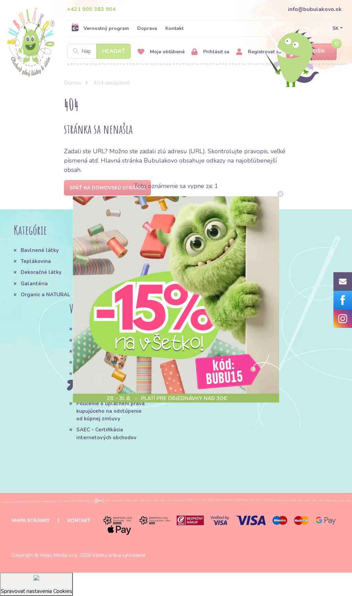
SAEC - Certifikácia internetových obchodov (106, 433)
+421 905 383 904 (91, 9)
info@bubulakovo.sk (315, 9)
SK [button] (335, 28)
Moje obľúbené (166, 51)
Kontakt (174, 28)
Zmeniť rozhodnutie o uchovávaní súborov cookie (188, 359)
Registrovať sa (263, 51)
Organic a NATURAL (45, 294)
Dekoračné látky (41, 272)
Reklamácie (91, 362)
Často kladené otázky (103, 340)
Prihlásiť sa (215, 51)
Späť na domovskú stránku (107, 188)
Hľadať (113, 51)
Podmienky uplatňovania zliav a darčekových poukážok (186, 336)
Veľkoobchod (92, 373)
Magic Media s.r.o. (59, 555)
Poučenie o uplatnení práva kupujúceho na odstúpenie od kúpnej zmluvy (110, 411)
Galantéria (34, 283)
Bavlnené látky (40, 250)
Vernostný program (106, 28)
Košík (317, 51)
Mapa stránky (31, 520)
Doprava (147, 28)
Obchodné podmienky (103, 328)
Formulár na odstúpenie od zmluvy (110, 388)
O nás (111, 250)
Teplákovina (36, 261)
